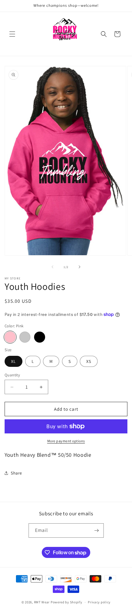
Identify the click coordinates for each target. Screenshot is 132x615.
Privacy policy (99, 602)
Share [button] (16, 473)
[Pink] (10, 337)
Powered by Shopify (66, 602)
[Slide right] (79, 267)
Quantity (12, 375)
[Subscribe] (96, 530)
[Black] (39, 337)
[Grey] (24, 337)
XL (13, 361)
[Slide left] (52, 267)
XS (88, 361)
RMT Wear (42, 602)
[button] (12, 34)
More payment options (66, 441)
